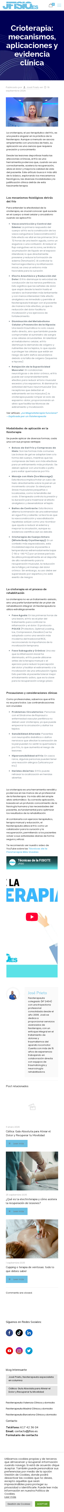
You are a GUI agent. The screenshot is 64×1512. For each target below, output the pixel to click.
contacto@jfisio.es (26, 1431)
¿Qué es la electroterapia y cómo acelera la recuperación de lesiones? (31, 1201)
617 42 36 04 (29, 1427)
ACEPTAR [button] (42, 1504)
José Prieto (32, 87)
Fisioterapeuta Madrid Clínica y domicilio (29, 1408)
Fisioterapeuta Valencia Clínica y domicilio (30, 1402)
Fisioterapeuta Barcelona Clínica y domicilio (31, 1414)
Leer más (10, 1497)
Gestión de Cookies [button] (18, 1504)
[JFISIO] (20, 5)
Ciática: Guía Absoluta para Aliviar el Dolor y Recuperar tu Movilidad (28, 1133)
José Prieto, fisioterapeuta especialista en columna (31, 1378)
